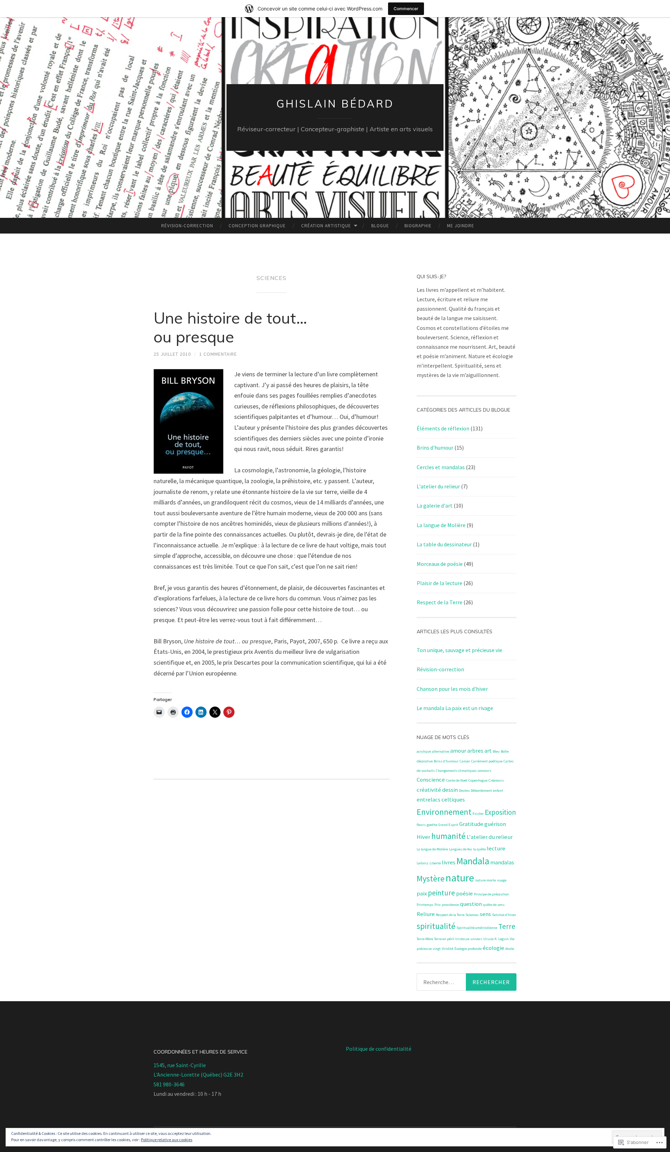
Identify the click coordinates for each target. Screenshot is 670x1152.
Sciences (472, 915)
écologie (493, 948)
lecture (496, 848)
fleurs (421, 824)
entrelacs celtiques (441, 799)
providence (450, 904)
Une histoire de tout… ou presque (230, 327)
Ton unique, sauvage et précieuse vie (459, 650)
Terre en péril (444, 939)
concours (484, 770)
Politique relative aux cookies (166, 1139)
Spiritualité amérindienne (476, 927)
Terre (506, 926)
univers (476, 939)
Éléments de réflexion (443, 428)
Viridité (447, 948)
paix (422, 893)
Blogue (380, 226)
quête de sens (494, 904)
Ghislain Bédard (335, 103)
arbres (475, 750)
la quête (479, 849)
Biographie (418, 226)
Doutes (464, 790)
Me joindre (460, 226)
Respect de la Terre (439, 602)
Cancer (465, 761)
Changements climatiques (456, 770)
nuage (501, 880)
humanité (448, 835)
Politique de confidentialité (378, 1048)
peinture (441, 893)
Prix (437, 904)
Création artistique (326, 226)
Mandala (472, 861)
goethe (432, 824)
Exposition (500, 812)
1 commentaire (218, 354)
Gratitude (471, 824)
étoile (509, 948)
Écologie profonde (468, 948)
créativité (429, 789)
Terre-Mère (425, 939)
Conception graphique (257, 226)
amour (458, 750)
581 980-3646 (169, 1084)
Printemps (425, 904)
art (488, 750)
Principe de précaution (491, 894)
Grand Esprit (448, 824)
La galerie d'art (435, 505)
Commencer (406, 8)
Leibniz (423, 863)
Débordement (481, 790)
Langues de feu (460, 849)
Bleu (496, 751)
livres (448, 862)
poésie (464, 893)
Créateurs (496, 780)
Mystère (431, 878)
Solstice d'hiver (504, 915)
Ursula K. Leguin (496, 939)
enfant (498, 790)
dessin (450, 789)
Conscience (431, 779)
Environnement (444, 811)
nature (460, 877)
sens (485, 914)
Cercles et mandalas (441, 467)
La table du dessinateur (444, 544)
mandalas (502, 862)
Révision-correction (187, 226)
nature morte (485, 880)
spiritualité (436, 926)
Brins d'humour (435, 447)
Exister (478, 813)
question (471, 904)
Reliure (426, 914)
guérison (495, 824)
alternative (440, 751)
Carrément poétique (486, 761)
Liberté (435, 863)
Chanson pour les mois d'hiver (452, 688)
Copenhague (477, 780)
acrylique (424, 751)
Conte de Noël (456, 780)
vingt (437, 948)
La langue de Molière (441, 525)
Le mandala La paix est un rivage (455, 707)
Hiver (423, 837)
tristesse (462, 939)
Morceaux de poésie (440, 563)
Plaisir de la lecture (439, 582)
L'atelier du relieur (438, 486)
